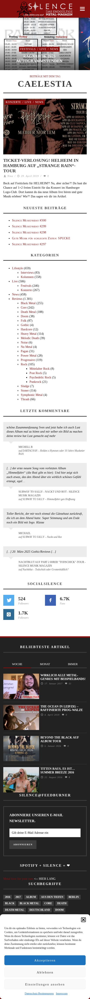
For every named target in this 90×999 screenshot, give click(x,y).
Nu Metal (26, 347)
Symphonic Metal (32, 395)
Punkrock (35, 381)
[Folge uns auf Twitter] (8, 600)
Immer (73, 664)
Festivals (28, 49)
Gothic (25, 325)
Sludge (25, 386)
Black (9, 903)
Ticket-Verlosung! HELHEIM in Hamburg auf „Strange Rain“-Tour (40, 165)
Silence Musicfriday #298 (29, 232)
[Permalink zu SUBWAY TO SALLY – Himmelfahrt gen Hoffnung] (12, 494)
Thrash (25, 399)
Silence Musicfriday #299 (29, 226)
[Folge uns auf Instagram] (8, 614)
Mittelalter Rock (39, 368)
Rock (24, 364)
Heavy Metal (28, 333)
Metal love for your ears (18, 878)
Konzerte (13, 102)
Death (61, 903)
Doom (24, 316)
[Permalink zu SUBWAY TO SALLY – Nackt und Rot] (12, 535)
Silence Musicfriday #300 (29, 220)
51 (69, 683)
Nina (10, 176)
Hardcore (26, 329)
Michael (25, 533)
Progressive (28, 360)
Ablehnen (45, 972)
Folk (23, 320)
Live (43, 49)
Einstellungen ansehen (45, 984)
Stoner (25, 390)
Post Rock (35, 373)
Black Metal (28, 303)
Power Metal (28, 355)
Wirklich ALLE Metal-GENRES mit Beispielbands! (63, 677)
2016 (7, 897)
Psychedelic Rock (40, 377)
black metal (29, 903)
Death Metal (28, 312)
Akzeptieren (45, 960)
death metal (14, 909)
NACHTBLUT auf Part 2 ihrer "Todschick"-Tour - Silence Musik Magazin (52, 564)
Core (24, 307)
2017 (18, 897)
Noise (24, 342)
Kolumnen (27, 277)
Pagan (24, 351)
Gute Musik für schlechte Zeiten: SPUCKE (41, 238)
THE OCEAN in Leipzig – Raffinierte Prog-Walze (61, 708)
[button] (83, 920)
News (54, 49)
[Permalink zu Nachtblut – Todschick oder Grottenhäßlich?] (12, 564)
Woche (17, 664)
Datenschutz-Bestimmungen (39, 993)
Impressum (62, 993)
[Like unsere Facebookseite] (50, 600)
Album (31, 897)
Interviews (27, 272)
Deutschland (39, 909)
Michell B (26, 447)
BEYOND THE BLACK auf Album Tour (59, 739)
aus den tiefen (52, 897)
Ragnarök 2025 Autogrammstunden (39, 58)
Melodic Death (30, 338)
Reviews (17, 298)
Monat (45, 664)
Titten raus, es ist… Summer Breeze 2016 (57, 770)
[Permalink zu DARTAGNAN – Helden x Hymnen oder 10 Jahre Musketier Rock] (12, 449)
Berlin (74, 897)
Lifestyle (17, 268)
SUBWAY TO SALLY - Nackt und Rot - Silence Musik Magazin (49, 493)
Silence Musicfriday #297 (29, 244)
